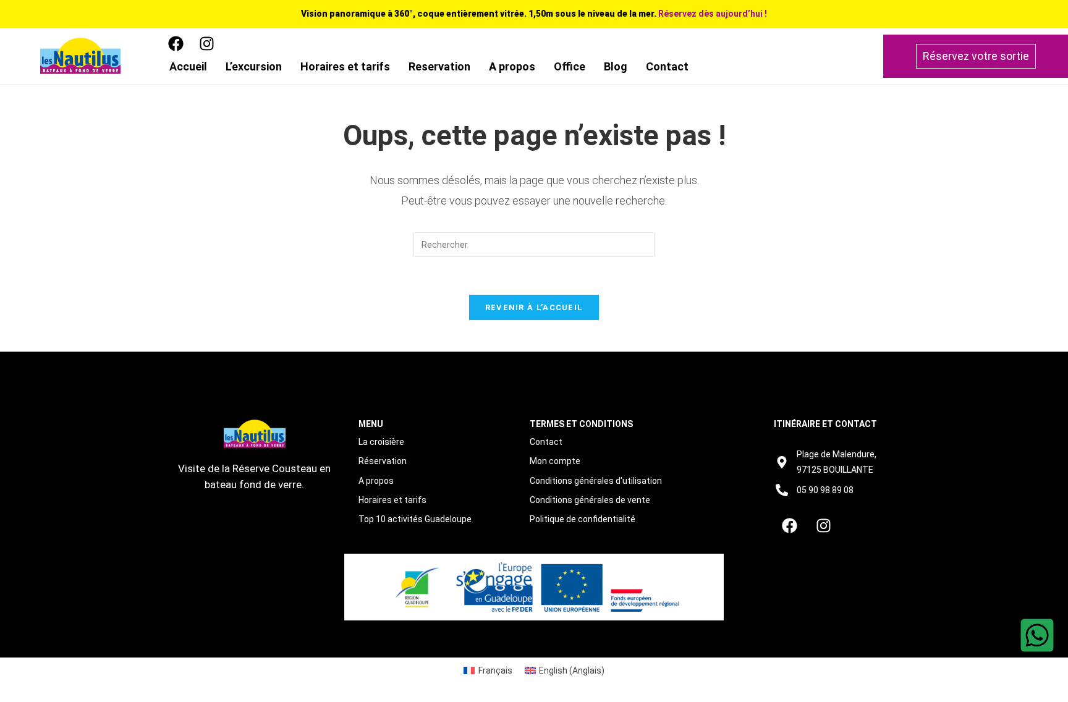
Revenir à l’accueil (534, 307)
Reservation (439, 66)
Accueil (188, 66)
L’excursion (254, 66)
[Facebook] (175, 43)
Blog (615, 66)
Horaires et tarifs (345, 66)
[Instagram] (206, 43)
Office (569, 66)
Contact (667, 66)
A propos (512, 66)
